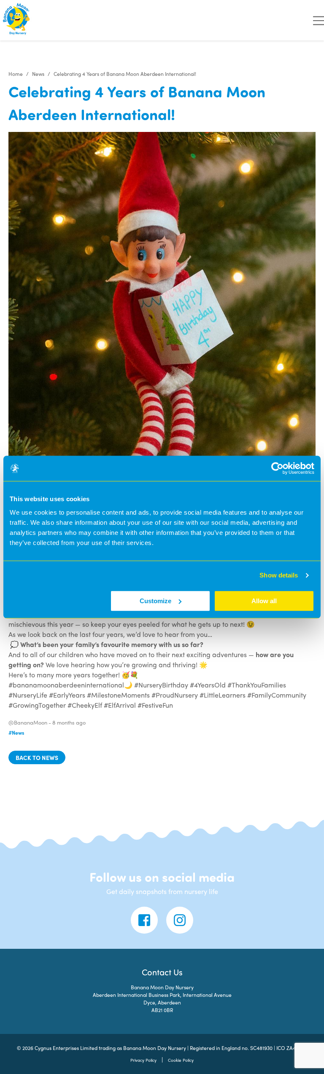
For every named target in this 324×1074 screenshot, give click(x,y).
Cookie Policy (181, 1060)
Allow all (264, 600)
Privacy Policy (143, 1060)
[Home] (17, 20)
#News (16, 732)
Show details (278, 575)
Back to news (37, 757)
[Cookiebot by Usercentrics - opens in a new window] (277, 468)
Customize (155, 600)
